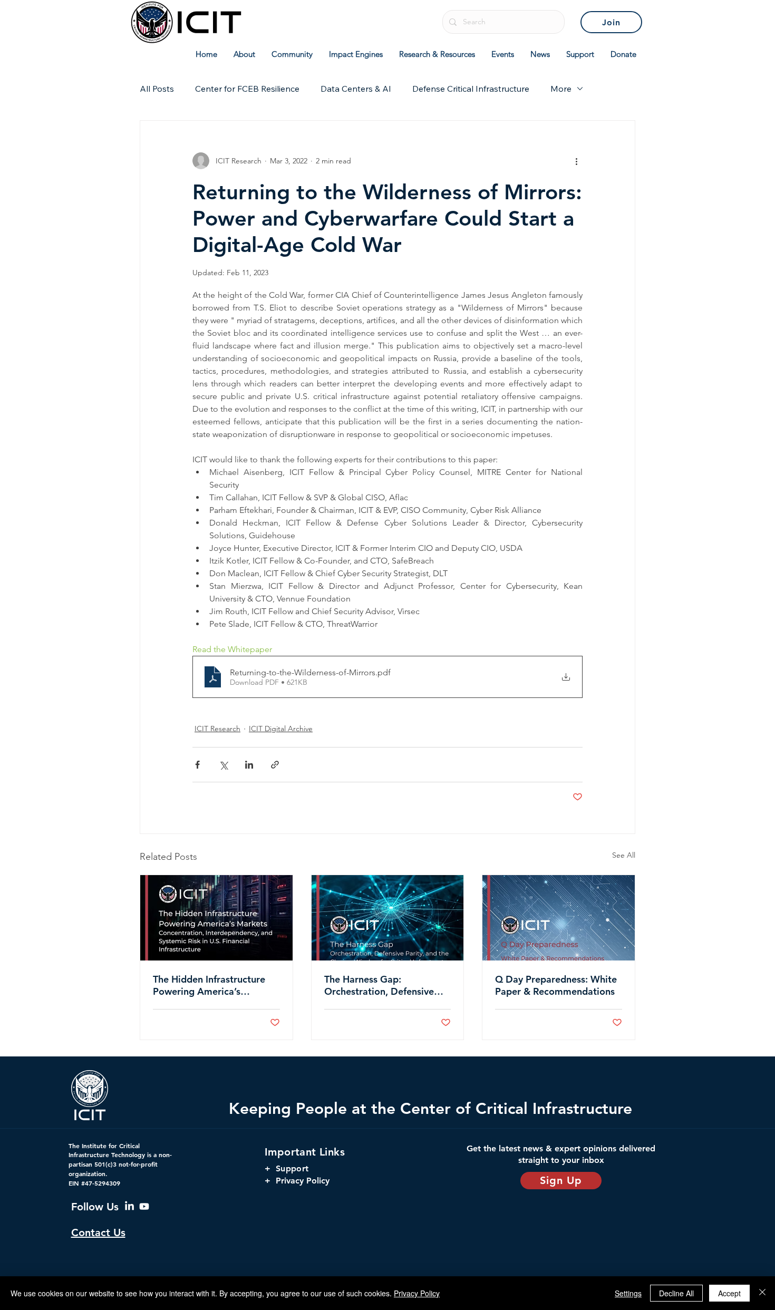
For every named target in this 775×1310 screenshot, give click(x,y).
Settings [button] (628, 1293)
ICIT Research (217, 728)
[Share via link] (275, 765)
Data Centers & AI (356, 88)
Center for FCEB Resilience (247, 88)
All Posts (157, 88)
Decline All (676, 1293)
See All (623, 855)
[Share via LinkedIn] (249, 765)
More (560, 88)
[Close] (762, 1293)
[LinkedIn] (129, 1206)
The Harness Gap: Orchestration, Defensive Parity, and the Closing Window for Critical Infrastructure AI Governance (379, 985)
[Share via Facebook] (197, 765)
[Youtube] (144, 1206)
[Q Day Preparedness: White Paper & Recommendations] (558, 917)
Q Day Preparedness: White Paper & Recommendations (556, 985)
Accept (729, 1293)
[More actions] (576, 160)
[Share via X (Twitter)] (223, 765)
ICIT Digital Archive (281, 728)
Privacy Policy (417, 1293)
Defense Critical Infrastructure (470, 88)
